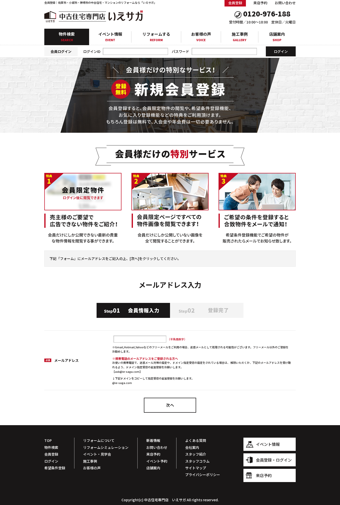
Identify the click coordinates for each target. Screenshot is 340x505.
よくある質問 (195, 440)
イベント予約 (156, 461)
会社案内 (192, 447)
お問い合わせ (285, 2)
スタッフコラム (197, 461)
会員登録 (51, 454)
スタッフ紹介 (195, 454)
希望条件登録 (54, 467)
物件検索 (67, 36)
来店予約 (260, 2)
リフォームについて (98, 440)
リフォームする (156, 36)
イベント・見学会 (97, 454)
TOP (48, 440)
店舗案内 (277, 36)
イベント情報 (110, 36)
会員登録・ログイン (274, 460)
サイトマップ (195, 467)
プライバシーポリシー (202, 474)
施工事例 (240, 36)
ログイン (51, 461)
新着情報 (153, 440)
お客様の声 (201, 36)
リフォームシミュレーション (105, 447)
